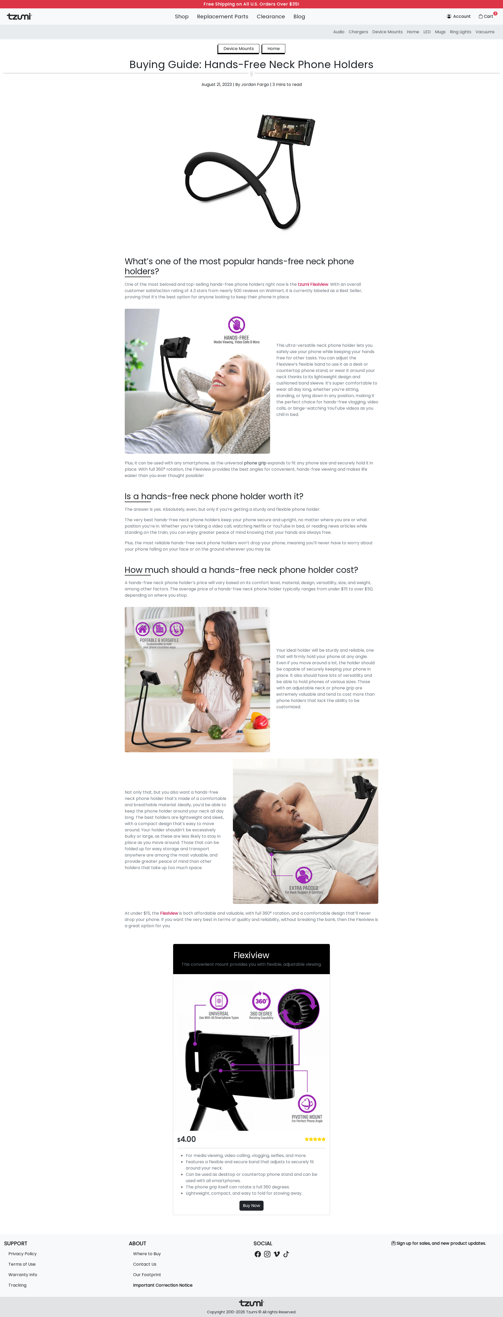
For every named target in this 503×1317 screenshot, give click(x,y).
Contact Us (144, 1264)
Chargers (358, 32)
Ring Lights (460, 32)
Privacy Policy (22, 1254)
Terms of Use (22, 1264)
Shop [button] (182, 16)
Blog (299, 16)
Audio (339, 32)
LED (427, 32)
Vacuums (485, 32)
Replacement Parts (222, 16)
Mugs (440, 32)
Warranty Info (22, 1275)
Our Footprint (147, 1275)
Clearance (271, 16)
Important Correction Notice (163, 1285)
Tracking (17, 1285)
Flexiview (169, 913)
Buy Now (251, 1206)
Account (461, 16)
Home (413, 32)
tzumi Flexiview (313, 284)
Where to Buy (147, 1254)
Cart (490, 15)
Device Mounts (387, 32)
